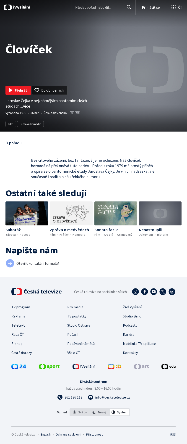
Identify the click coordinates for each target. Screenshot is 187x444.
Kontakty (130, 352)
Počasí (72, 334)
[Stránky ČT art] (141, 367)
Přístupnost (94, 434)
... (25, 106)
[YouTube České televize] (153, 291)
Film (11, 124)
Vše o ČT (73, 352)
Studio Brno (132, 316)
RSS (173, 434)
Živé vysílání (132, 307)
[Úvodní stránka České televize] (36, 291)
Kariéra (128, 334)
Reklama (18, 316)
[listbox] (100, 412)
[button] (26, 213)
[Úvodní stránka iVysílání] (21, 7)
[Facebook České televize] (144, 291)
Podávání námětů (81, 343)
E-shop (17, 343)
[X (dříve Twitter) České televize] (162, 291)
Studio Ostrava (78, 325)
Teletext (18, 325)
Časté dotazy (21, 352)
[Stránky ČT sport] (49, 367)
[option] (80, 412)
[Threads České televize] (172, 291)
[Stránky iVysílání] (84, 367)
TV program (20, 307)
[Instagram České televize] (135, 291)
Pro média (75, 307)
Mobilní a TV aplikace (139, 343)
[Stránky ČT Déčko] (114, 367)
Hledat (129, 7)
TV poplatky (76, 316)
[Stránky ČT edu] (168, 367)
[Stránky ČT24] (18, 367)
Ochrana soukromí (68, 434)
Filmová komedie (30, 124)
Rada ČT (17, 334)
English (45, 434)
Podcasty (130, 325)
